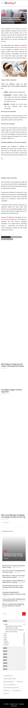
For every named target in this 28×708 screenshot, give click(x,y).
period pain (6, 690)
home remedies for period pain (11, 687)
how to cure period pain (9, 684)
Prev (4, 522)
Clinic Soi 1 (6, 693)
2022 (5, 657)
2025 (5, 648)
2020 (5, 663)
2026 (5, 621)
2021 (5, 660)
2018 (5, 669)
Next (7, 522)
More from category (7, 239)
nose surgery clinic (16, 690)
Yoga (5, 551)
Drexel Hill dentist (8, 675)
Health (3, 14)
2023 (5, 654)
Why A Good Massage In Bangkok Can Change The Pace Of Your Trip (13, 516)
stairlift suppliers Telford (10, 678)
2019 (5, 666)
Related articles (6, 237)
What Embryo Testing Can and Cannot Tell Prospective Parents (12, 365)
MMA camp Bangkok (9, 681)
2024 (5, 651)
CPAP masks (19, 681)
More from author (16, 237)
